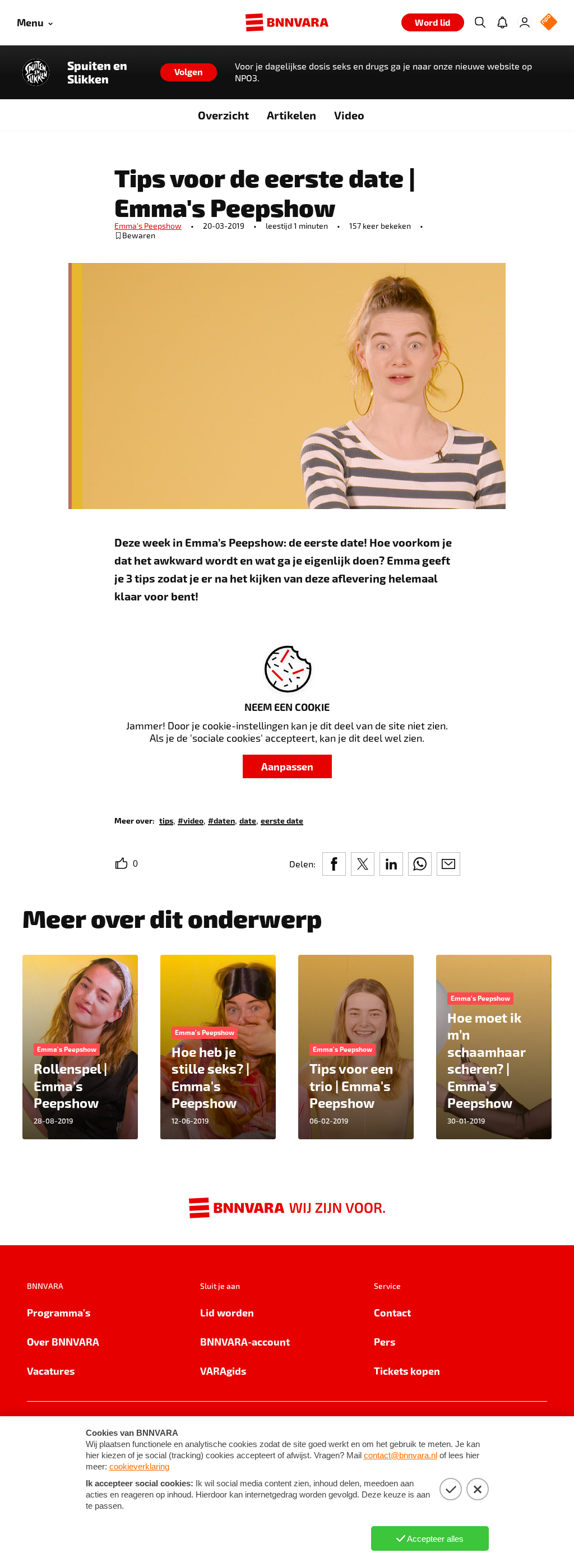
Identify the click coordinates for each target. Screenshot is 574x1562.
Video (349, 115)
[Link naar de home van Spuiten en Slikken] (35, 72)
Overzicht (223, 115)
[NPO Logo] (548, 22)
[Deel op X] (362, 864)
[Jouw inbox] (502, 22)
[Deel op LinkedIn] (391, 864)
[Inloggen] (524, 22)
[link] (166, 820)
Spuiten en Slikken (97, 72)
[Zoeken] (480, 22)
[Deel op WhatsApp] (420, 864)
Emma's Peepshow (148, 225)
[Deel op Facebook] (334, 864)
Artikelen (291, 115)
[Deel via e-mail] (448, 864)
